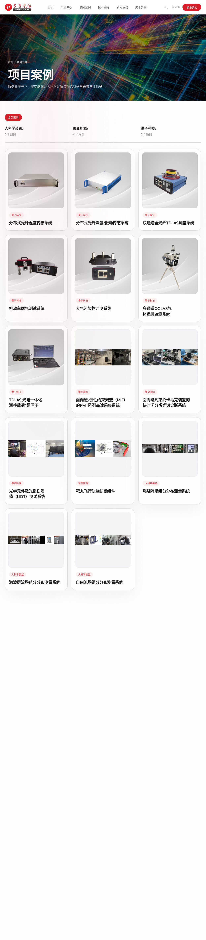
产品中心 (66, 7)
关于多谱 (141, 7)
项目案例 (85, 7)
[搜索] (166, 7)
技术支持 (103, 7)
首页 (50, 7)
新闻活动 (122, 7)
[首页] (18, 7)
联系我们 (191, 7)
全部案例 (13, 117)
